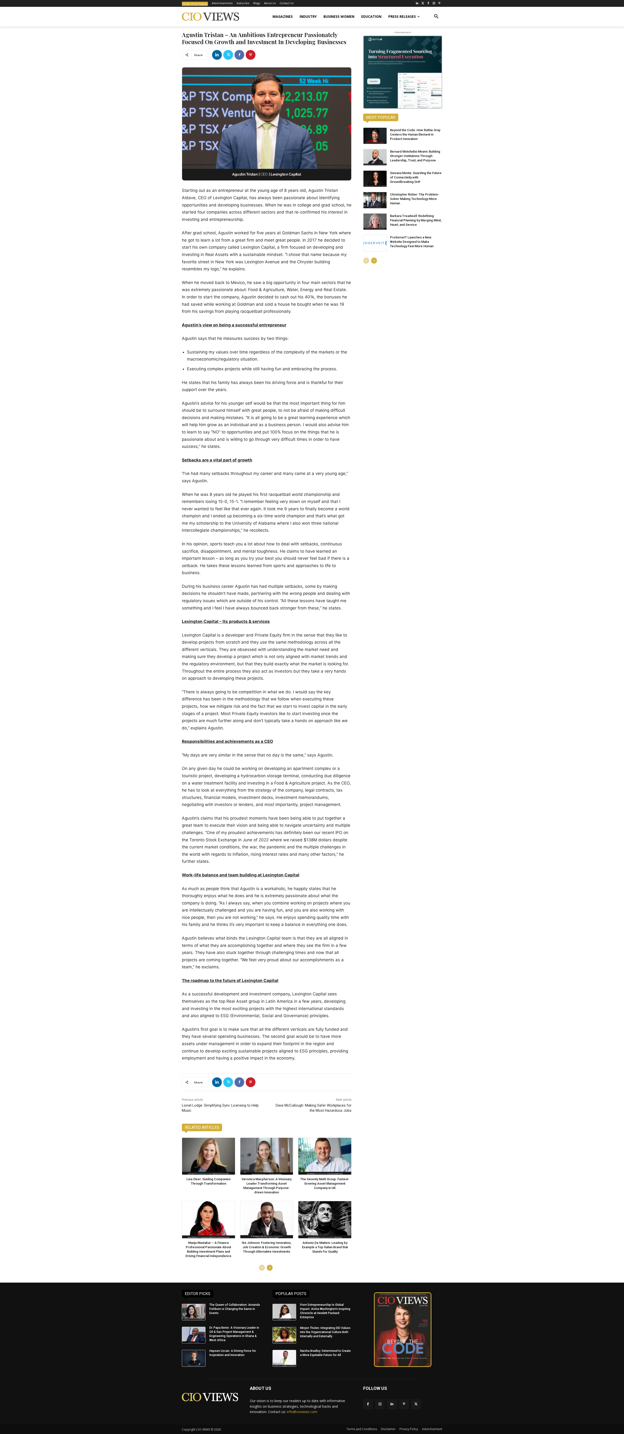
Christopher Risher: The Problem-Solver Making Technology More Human (414, 199)
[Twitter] (423, 3)
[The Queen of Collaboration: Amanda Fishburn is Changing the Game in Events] (193, 1312)
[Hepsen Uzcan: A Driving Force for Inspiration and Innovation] (193, 1358)
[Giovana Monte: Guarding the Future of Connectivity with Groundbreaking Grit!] (375, 178)
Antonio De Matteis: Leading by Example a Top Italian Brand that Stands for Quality (325, 1247)
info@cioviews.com (302, 1411)
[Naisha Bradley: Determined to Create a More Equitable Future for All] (284, 1358)
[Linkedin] (217, 55)
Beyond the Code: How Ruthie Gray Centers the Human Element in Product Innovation (415, 134)
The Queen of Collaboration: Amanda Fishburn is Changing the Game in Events (234, 1309)
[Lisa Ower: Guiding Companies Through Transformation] (208, 1156)
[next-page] (270, 1268)
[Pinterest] (439, 3)
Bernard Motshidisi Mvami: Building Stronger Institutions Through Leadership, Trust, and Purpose (415, 156)
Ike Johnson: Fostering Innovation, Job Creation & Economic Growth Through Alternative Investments (266, 1247)
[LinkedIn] (417, 3)
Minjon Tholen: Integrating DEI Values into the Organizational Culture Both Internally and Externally (325, 1332)
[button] (436, 16)
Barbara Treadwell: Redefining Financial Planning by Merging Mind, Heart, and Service (415, 220)
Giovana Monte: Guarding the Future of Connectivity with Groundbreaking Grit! (415, 177)
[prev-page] (262, 1268)
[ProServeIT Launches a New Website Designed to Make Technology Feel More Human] (375, 243)
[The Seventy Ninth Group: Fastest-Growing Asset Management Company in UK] (324, 1156)
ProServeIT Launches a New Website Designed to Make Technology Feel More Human (411, 242)
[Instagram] (434, 3)
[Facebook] (428, 3)
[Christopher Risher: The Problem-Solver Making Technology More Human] (375, 200)
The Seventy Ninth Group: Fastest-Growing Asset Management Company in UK (324, 1183)
